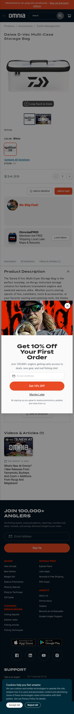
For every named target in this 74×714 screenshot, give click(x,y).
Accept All (14, 705)
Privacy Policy (28, 698)
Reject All (33, 705)
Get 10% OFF (37, 386)
